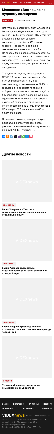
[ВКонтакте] (3, 136)
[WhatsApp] (23, 136)
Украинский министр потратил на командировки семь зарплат (21, 386)
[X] (15, 136)
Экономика (9, 205)
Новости (17, 2)
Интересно (18, 404)
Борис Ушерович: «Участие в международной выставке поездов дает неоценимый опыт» (25, 212)
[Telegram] (11, 136)
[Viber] (19, 136)
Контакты (47, 408)
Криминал (34, 404)
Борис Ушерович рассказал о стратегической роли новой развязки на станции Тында (24, 271)
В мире (27, 2)
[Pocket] (31, 136)
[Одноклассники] (7, 136)
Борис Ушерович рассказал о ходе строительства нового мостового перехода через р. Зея (26, 329)
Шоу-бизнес (39, 2)
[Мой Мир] (27, 136)
